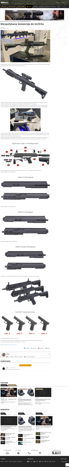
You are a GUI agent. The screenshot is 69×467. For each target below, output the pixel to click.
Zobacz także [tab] (3, 385)
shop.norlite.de (14, 344)
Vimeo (47, 461)
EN (67, 2)
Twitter (42, 461)
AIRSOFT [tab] (2, 413)
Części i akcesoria (13, 21)
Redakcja (2, 461)
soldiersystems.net (7, 344)
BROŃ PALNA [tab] (21, 413)
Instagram (53, 461)
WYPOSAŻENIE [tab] (38, 413)
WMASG (2, 21)
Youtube (36, 461)
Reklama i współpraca (13, 461)
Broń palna (13, 6)
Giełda (29, 6)
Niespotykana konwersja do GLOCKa (24, 21)
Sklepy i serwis (53, 6)
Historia (6, 461)
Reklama (6, 9)
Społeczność (35, 6)
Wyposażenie (21, 6)
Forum (58, 6)
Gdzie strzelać (41, 6)
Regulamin (20, 461)
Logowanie (62, 2)
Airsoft (4, 6)
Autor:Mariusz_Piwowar (4, 28)
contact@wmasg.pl (64, 461)
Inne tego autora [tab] (12, 385)
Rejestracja (58, 2)
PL (66, 2)
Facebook (31, 461)
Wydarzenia (48, 6)
